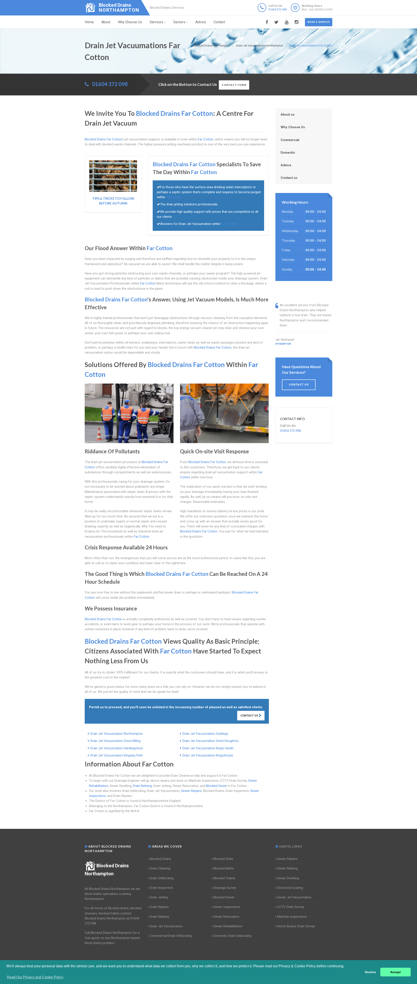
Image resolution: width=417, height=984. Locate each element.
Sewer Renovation (226, 917)
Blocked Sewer (216, 786)
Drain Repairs (159, 907)
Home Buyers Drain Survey (296, 926)
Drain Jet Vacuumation (166, 926)
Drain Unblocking (162, 878)
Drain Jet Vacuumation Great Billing (115, 741)
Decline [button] (370, 972)
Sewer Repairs (191, 791)
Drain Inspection (161, 888)
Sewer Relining (287, 868)
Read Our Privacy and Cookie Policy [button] (35, 977)
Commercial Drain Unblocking (171, 936)
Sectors (179, 22)
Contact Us (249, 715)
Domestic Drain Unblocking (232, 936)
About (105, 22)
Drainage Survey (224, 888)
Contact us (289, 178)
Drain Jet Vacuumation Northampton (116, 734)
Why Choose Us (130, 22)
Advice (200, 22)
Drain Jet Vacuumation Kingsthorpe (207, 755)
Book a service (319, 22)
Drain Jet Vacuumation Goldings (205, 734)
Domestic (288, 153)
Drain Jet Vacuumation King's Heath (207, 748)
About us (288, 114)
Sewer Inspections (226, 907)
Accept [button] (395, 972)
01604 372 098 (277, 9)
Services (156, 22)
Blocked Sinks (223, 859)
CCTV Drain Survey (290, 907)
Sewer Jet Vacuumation (294, 897)
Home (89, 22)
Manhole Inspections (292, 917)
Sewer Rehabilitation (227, 926)
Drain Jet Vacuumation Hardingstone (116, 748)
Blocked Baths (223, 868)
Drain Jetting (159, 897)
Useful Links (290, 846)
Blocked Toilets (224, 878)
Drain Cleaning (160, 868)
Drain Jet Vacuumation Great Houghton (210, 741)
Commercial (290, 140)
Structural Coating (290, 888)
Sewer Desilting (288, 878)
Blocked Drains (160, 859)
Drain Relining (142, 786)
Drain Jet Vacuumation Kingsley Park (116, 755)
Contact (219, 22)
